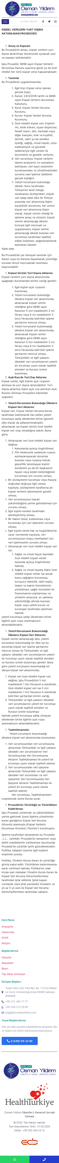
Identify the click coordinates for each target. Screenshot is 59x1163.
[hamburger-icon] (5, 21)
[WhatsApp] (15, 1159)
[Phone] (44, 1159)
